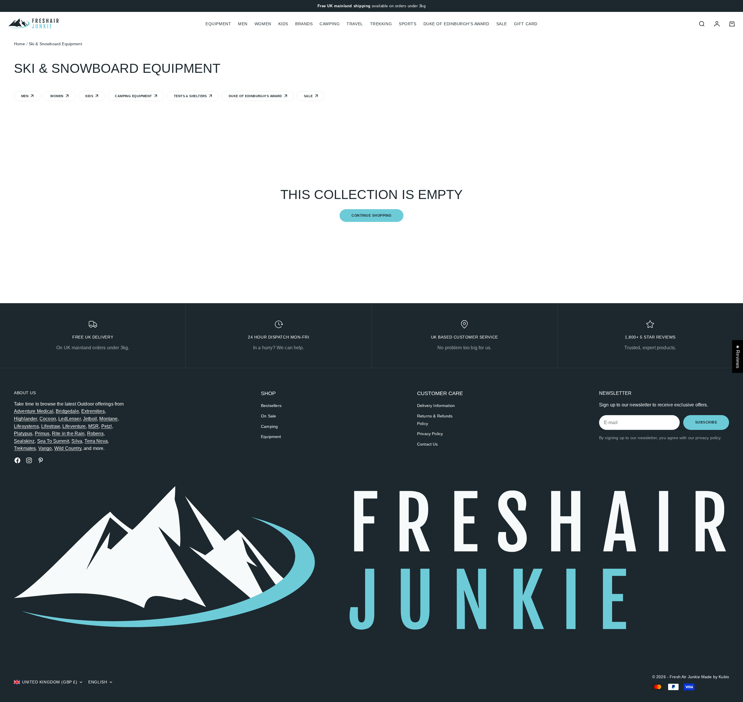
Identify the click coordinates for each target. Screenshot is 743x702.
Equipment (271, 436)
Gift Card (526, 23)
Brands (304, 23)
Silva (76, 441)
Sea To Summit (53, 441)
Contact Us (427, 444)
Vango (45, 448)
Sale (501, 23)
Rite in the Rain (68, 433)
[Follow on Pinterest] (40, 460)
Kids (283, 23)
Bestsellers (271, 405)
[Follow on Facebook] (17, 460)
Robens (95, 433)
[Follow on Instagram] (29, 460)
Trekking (381, 23)
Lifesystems (26, 426)
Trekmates (25, 448)
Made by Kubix (715, 676)
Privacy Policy (430, 433)
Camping (330, 23)
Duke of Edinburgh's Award (456, 23)
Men (243, 23)
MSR (93, 426)
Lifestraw (50, 426)
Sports (407, 23)
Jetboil (90, 418)
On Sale (268, 416)
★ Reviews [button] (737, 356)
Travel (355, 23)
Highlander (25, 418)
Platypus (23, 433)
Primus (42, 433)
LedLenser (69, 418)
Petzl (106, 426)
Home (19, 43)
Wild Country (67, 448)
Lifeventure (74, 426)
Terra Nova (96, 441)
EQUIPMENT (218, 23)
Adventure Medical (33, 411)
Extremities (93, 411)
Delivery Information (436, 405)
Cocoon (47, 418)
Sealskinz (24, 441)
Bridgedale (67, 411)
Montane (108, 418)
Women (263, 23)
